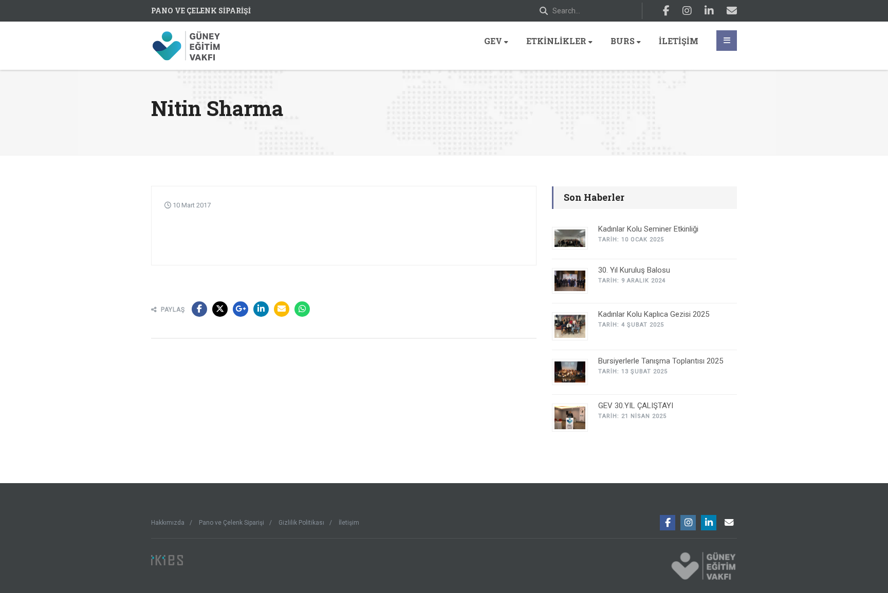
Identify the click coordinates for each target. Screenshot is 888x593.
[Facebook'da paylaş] (199, 309)
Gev (493, 40)
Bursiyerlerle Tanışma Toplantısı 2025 (660, 361)
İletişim (678, 40)
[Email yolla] (281, 309)
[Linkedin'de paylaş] (261, 309)
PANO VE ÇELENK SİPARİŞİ (201, 10)
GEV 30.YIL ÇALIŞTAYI (635, 405)
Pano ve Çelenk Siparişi (231, 522)
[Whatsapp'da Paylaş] (302, 309)
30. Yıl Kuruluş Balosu (634, 270)
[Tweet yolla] (220, 309)
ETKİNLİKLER (556, 40)
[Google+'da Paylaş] (240, 309)
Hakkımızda (167, 522)
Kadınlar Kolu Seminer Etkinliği (648, 229)
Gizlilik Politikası (301, 522)
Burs (622, 40)
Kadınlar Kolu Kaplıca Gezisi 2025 (653, 314)
